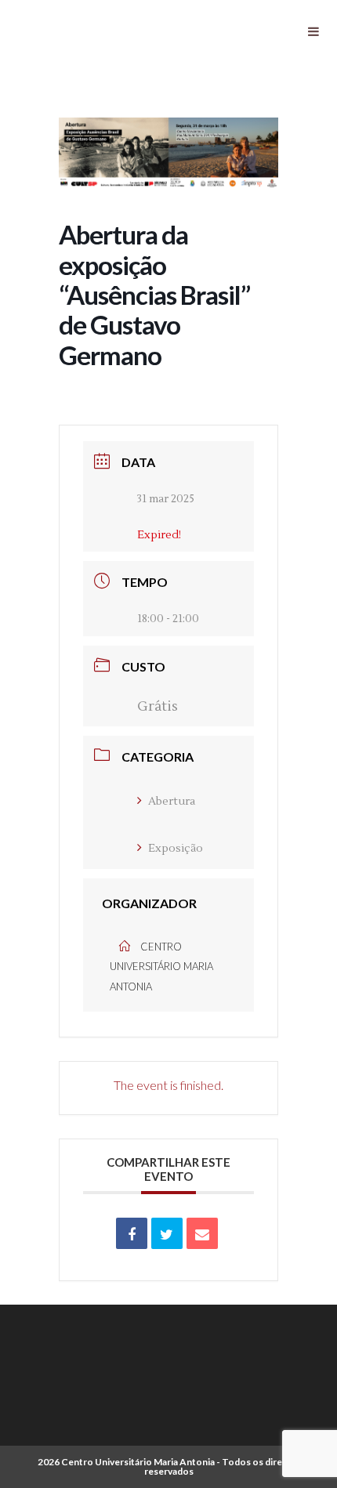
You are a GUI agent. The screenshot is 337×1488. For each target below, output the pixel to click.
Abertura (171, 802)
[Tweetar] (167, 1233)
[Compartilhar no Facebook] (131, 1233)
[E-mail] (202, 1233)
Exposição (175, 849)
